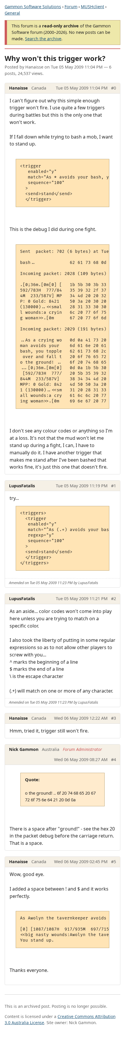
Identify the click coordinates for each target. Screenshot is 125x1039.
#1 (113, 485)
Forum (71, 6)
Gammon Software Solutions (33, 6)
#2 (113, 598)
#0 (113, 88)
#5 (113, 861)
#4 (113, 759)
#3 (113, 718)
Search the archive (43, 38)
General (12, 13)
